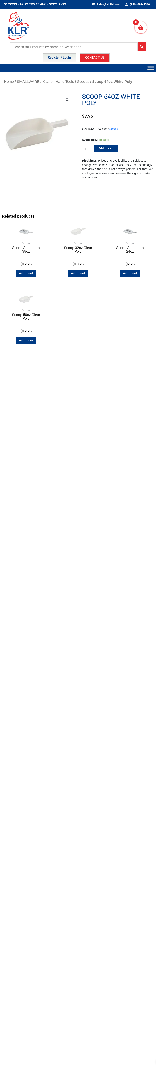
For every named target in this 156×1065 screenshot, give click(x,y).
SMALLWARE (28, 82)
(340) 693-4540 (139, 4)
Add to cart (106, 148)
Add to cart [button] (26, 273)
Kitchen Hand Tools (58, 82)
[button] (67, 99)
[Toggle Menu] (150, 68)
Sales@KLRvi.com (108, 4)
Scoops (83, 82)
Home (9, 82)
